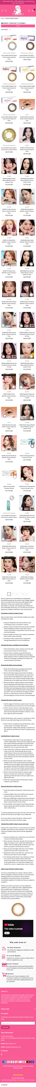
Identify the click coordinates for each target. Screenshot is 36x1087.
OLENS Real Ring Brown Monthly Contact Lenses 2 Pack (27, 211)
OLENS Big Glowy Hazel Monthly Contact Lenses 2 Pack (27, 242)
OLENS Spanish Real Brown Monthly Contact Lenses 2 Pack (9, 457)
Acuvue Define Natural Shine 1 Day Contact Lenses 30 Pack (9, 57)
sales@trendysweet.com (13, 1047)
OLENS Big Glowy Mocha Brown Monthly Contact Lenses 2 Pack (27, 180)
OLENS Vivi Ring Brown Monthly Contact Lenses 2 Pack (9, 242)
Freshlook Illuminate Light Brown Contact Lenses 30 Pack (9, 426)
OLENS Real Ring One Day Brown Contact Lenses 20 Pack (9, 334)
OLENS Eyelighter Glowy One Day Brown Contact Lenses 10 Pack (9, 365)
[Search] (6, 10)
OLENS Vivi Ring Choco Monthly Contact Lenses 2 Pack (9, 272)
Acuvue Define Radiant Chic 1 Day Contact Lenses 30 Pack (9, 88)
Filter (18, 26)
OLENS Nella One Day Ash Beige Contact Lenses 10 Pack (9, 578)
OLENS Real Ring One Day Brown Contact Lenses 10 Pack (9, 548)
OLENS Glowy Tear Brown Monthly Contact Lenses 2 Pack (27, 548)
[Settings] (29, 10)
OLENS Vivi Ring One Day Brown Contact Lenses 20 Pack (27, 149)
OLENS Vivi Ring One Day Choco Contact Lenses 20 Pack (9, 211)
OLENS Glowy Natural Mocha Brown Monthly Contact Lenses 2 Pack (27, 426)
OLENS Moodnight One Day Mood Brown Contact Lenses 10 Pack (27, 517)
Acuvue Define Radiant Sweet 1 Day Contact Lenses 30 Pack (9, 118)
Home (2, 18)
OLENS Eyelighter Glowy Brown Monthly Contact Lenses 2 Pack (9, 180)
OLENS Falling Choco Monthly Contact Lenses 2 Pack (9, 395)
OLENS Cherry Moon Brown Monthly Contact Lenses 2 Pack (9, 303)
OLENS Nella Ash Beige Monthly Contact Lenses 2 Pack (27, 578)
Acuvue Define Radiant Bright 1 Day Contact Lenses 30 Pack (27, 88)
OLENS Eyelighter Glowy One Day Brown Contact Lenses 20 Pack (27, 334)
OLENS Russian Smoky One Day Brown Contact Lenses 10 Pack (27, 395)
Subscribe (5, 1027)
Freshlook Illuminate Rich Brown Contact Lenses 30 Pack (27, 118)
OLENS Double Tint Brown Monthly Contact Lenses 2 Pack (27, 303)
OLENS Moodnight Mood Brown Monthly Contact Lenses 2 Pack (27, 365)
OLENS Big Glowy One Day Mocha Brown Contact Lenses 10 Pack (27, 272)
